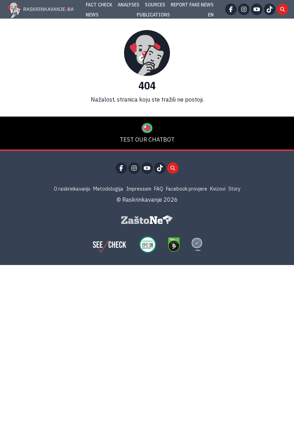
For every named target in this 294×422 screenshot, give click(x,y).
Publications (153, 14)
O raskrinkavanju (72, 189)
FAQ (158, 189)
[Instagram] (244, 9)
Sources (155, 4)
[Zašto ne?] (147, 220)
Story (234, 189)
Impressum (138, 189)
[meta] (197, 244)
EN (211, 14)
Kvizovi (218, 189)
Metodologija (108, 189)
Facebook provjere (186, 189)
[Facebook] (231, 9)
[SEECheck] (109, 245)
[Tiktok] (269, 9)
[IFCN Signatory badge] (174, 244)
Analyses (128, 4)
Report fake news (192, 4)
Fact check (99, 4)
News (92, 14)
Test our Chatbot (147, 139)
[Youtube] (256, 9)
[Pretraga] (282, 9)
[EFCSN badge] (148, 245)
